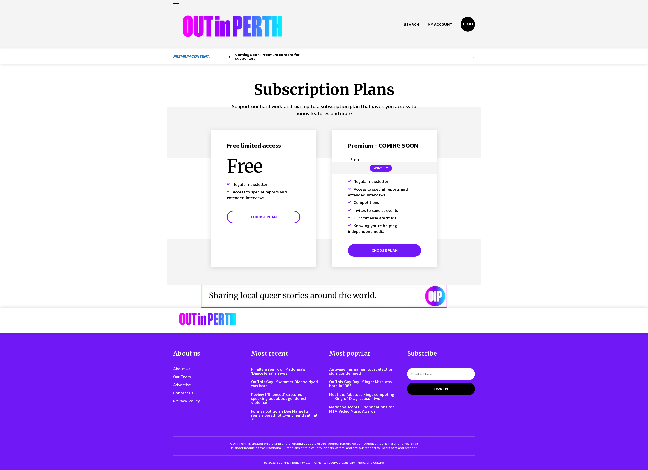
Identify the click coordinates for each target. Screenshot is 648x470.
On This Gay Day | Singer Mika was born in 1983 (360, 384)
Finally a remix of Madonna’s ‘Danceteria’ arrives (278, 371)
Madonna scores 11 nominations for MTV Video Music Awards (361, 409)
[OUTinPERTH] (232, 26)
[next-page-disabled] (473, 57)
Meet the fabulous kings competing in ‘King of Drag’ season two (361, 396)
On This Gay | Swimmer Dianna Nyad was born (284, 384)
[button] (411, 24)
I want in (441, 388)
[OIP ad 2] (324, 296)
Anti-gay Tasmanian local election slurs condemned (361, 371)
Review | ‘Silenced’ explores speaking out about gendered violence (278, 398)
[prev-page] (229, 57)
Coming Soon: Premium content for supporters (267, 56)
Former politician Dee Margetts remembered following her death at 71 (284, 415)
